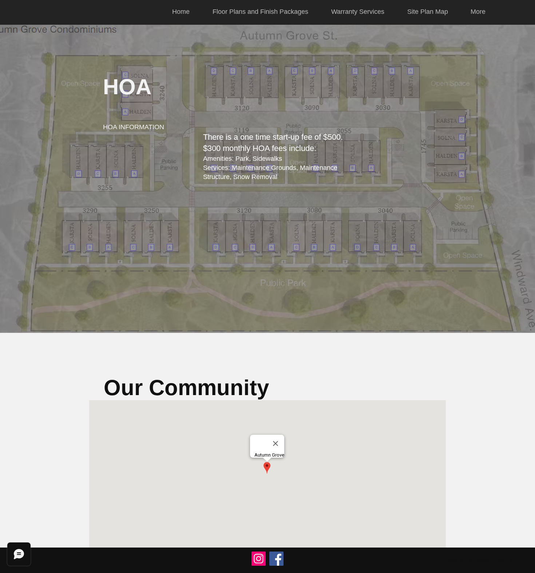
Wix (509, 559)
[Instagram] (258, 559)
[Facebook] (276, 559)
